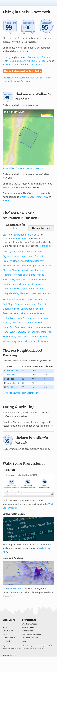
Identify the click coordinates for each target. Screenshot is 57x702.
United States (8, 168)
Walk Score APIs (28, 627)
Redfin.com (45, 246)
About (5, 627)
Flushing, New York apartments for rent (23, 275)
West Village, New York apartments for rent (25, 336)
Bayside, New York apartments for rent (23, 256)
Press (5, 634)
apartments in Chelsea (26, 234)
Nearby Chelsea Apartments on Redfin (22, 71)
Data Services (27, 631)
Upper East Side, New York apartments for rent (27, 327)
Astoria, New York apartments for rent (22, 251)
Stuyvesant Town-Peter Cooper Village (22, 64)
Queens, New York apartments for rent (23, 308)
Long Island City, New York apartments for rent (27, 293)
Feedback (6, 641)
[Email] (13, 623)
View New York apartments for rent (21, 77)
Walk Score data (15, 588)
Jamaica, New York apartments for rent (23, 288)
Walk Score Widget (29, 624)
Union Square (18, 61)
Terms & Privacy (9, 638)
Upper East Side (14, 383)
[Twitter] (4, 623)
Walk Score (9, 620)
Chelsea (39, 168)
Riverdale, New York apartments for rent (24, 313)
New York (20, 168)
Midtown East (13, 370)
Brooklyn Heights (14, 387)
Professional (29, 620)
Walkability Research (30, 638)
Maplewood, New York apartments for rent (25, 299)
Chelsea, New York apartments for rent (23, 270)
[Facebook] (8, 623)
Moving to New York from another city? (20, 393)
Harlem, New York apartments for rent (23, 284)
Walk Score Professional (24, 463)
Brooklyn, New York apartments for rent (23, 261)
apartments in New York (15, 238)
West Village (34, 57)
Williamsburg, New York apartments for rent (26, 341)
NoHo (30, 61)
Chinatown (41, 197)
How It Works (8, 631)
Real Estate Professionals (32, 634)
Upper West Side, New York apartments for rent (27, 332)
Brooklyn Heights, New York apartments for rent (28, 265)
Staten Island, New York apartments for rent (26, 318)
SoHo (37, 61)
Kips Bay (45, 61)
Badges (25, 641)
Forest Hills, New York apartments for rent (25, 279)
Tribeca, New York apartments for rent (23, 322)
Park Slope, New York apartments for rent (24, 304)
